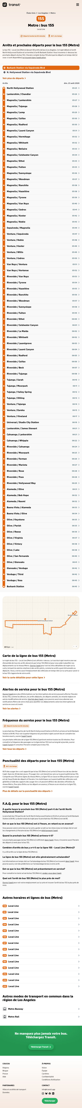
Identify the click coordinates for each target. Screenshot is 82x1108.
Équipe (44, 1071)
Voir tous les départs (13, 749)
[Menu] (77, 5)
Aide (4, 1076)
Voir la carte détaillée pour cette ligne (23, 677)
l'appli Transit (26, 736)
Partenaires (8, 1085)
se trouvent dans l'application (34, 57)
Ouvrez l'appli (35, 665)
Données (6, 1092)
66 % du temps (56, 36)
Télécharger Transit (39, 1047)
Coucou (6, 1063)
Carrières (45, 1073)
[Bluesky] (46, 1093)
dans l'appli (49, 840)
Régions (6, 1068)
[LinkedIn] (53, 1093)
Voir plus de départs (13, 78)
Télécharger (49, 1100)
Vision (44, 1068)
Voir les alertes (10, 708)
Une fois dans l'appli (35, 699)
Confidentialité (48, 1076)
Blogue (5, 1071)
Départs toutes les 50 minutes (34, 36)
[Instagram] (43, 1093)
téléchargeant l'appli (49, 830)
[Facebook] (50, 1093)
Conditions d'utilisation (51, 1079)
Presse (5, 1073)
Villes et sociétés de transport (14, 1089)
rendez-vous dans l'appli (51, 873)
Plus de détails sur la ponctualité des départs (27, 791)
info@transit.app (48, 1089)
